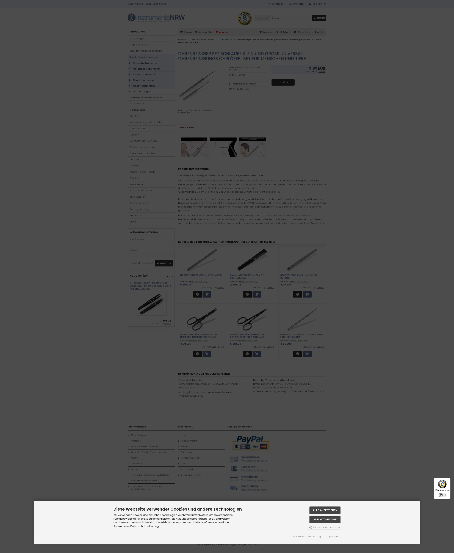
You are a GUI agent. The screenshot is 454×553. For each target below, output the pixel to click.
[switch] (442, 495)
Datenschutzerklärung (307, 536)
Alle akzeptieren (325, 510)
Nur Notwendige (325, 519)
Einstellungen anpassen (326, 527)
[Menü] (448, 480)
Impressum (333, 536)
